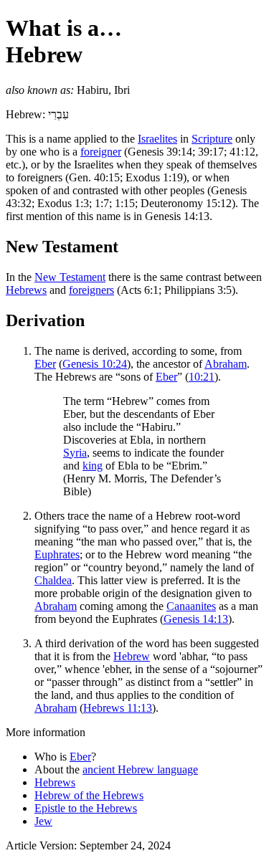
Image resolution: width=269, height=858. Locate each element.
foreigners (91, 290)
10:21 (201, 377)
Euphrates (57, 554)
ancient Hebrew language (140, 769)
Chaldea (53, 580)
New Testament (69, 277)
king (92, 465)
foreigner (100, 152)
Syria (75, 453)
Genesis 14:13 (196, 619)
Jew (43, 821)
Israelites (157, 139)
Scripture (212, 139)
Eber (45, 364)
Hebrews (26, 290)
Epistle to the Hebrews (85, 808)
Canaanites (191, 606)
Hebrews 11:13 (117, 708)
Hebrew (131, 656)
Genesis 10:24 (94, 364)
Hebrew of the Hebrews (88, 795)
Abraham (225, 364)
